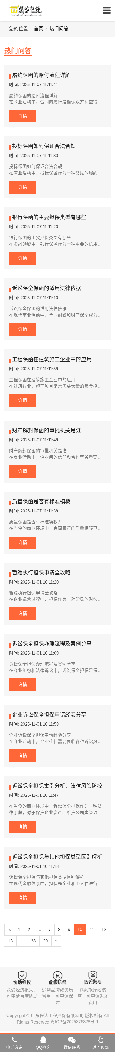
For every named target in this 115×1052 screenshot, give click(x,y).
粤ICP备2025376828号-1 (74, 1022)
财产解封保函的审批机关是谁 (46, 430)
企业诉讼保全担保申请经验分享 (49, 715)
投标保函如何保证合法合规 (44, 146)
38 (33, 941)
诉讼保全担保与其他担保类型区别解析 (57, 857)
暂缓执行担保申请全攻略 (41, 573)
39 (45, 941)
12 (103, 929)
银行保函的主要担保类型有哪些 (49, 217)
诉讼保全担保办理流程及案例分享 (52, 644)
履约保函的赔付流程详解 (41, 75)
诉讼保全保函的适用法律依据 (46, 288)
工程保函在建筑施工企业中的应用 (52, 359)
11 (92, 929)
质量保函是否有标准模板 (41, 502)
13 (10, 941)
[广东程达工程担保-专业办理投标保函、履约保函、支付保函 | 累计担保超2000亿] (25, 10)
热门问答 (59, 28)
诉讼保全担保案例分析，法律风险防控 (57, 786)
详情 (22, 116)
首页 (38, 28)
